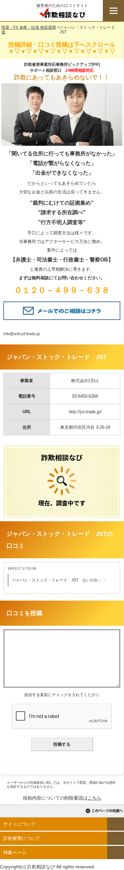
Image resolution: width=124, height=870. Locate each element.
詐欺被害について (21, 838)
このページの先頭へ (104, 810)
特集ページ (14, 852)
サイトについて (19, 824)
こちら (95, 798)
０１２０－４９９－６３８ (61, 290)
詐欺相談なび (62, 14)
